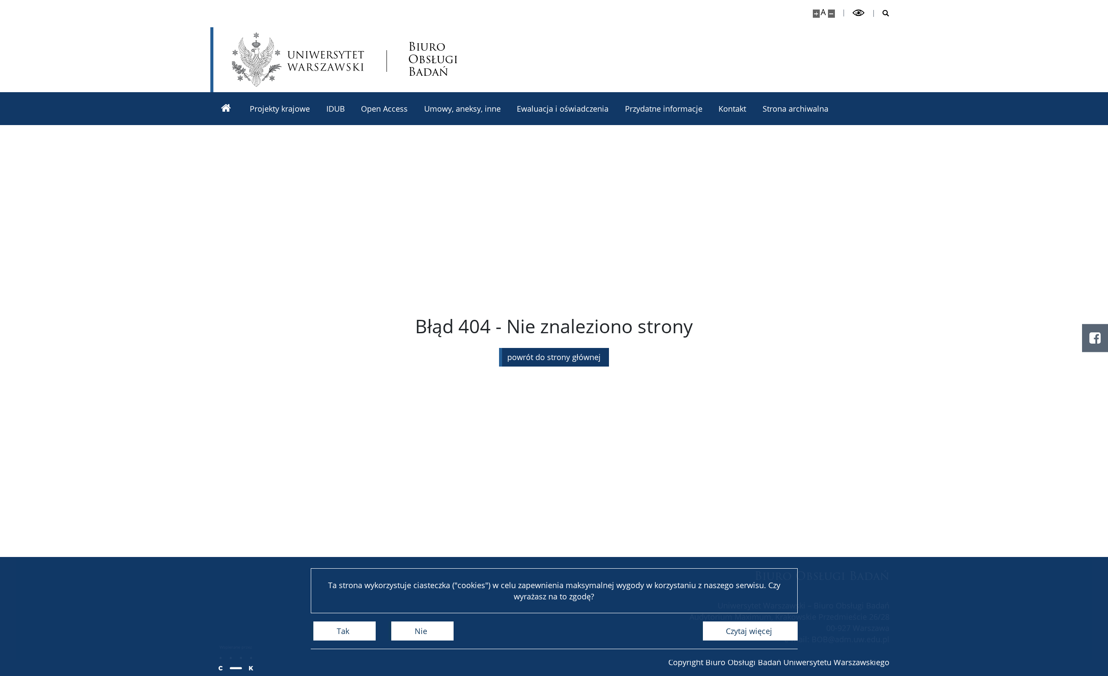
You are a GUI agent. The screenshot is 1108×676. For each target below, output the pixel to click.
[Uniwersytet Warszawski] (298, 59)
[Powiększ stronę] (816, 14)
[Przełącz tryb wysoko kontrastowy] (858, 13)
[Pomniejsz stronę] (831, 14)
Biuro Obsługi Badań (433, 59)
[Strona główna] (226, 108)
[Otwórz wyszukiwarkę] (881, 13)
